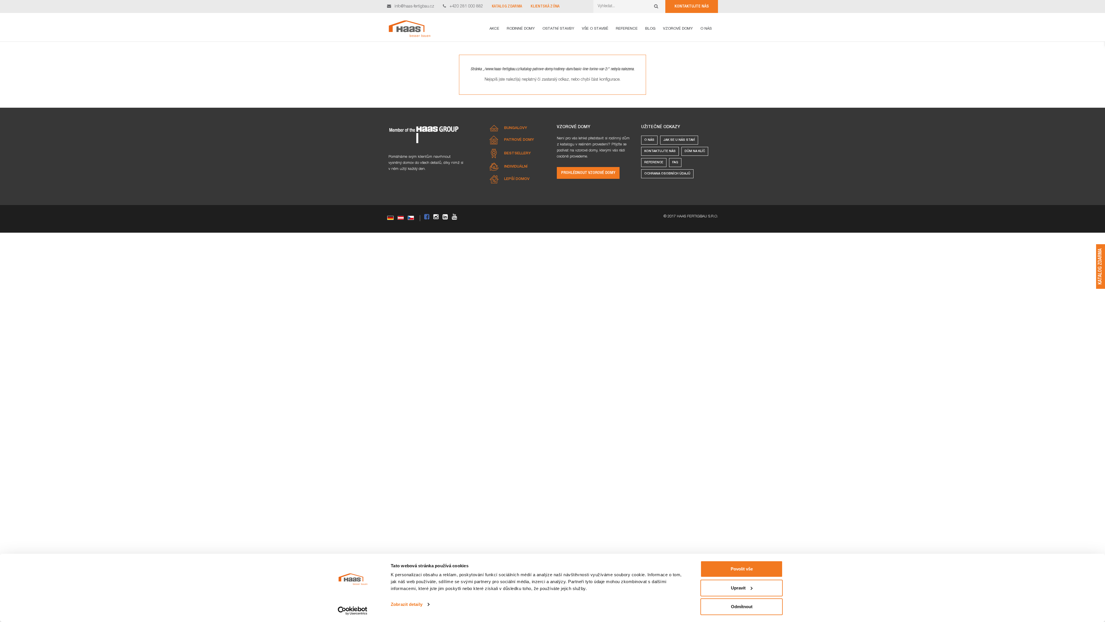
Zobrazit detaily (406, 604)
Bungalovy (515, 128)
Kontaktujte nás (692, 6)
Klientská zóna (545, 7)
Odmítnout (741, 606)
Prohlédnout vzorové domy (588, 173)
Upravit (738, 587)
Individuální (515, 167)
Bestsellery (517, 154)
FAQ (675, 162)
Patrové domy (519, 140)
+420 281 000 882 (466, 7)
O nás (649, 140)
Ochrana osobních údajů (667, 173)
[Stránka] (409, 29)
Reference (653, 162)
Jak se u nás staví (679, 140)
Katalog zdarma (507, 7)
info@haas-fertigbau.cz (414, 7)
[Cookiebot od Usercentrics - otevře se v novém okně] (352, 610)
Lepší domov (516, 179)
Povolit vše (742, 568)
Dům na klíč (695, 151)
